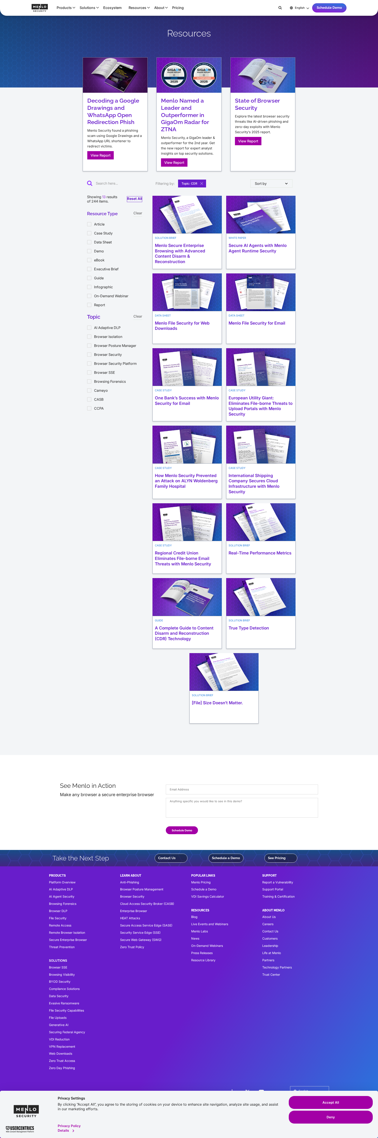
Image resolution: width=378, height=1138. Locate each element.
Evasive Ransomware (64, 1003)
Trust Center (271, 974)
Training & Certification (278, 896)
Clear (137, 213)
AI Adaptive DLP (61, 889)
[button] (64, 7)
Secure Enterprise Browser (68, 940)
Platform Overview (62, 882)
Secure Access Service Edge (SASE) (146, 925)
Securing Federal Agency (67, 1032)
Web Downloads (60, 1053)
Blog (194, 917)
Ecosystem (112, 7)
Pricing (178, 7)
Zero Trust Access (62, 1061)
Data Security (58, 996)
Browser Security (132, 896)
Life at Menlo (271, 953)
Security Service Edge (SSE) (140, 932)
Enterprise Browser (133, 911)
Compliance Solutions (64, 989)
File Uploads (57, 1017)
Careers (267, 924)
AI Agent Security (61, 896)
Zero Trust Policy (132, 947)
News (195, 938)
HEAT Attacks (130, 918)
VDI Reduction (59, 1039)
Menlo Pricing (201, 882)
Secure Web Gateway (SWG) (140, 940)
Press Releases (202, 953)
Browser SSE (58, 967)
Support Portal (272, 889)
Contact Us (166, 858)
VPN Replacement (62, 1046)
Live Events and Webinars (209, 924)
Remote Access (60, 925)
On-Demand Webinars (207, 945)
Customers (270, 938)
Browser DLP (58, 911)
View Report (100, 155)
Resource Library (203, 960)
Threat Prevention (62, 947)
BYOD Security (59, 981)
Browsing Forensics (62, 904)
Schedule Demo (329, 8)
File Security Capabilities (66, 1010)
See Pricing (277, 858)
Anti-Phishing (129, 882)
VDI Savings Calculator (207, 896)
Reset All (134, 198)
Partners (268, 960)
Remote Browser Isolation (67, 932)
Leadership (270, 945)
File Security (57, 918)
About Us (269, 917)
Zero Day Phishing (62, 1068)
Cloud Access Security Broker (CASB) (147, 904)
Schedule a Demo (226, 858)
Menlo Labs (199, 931)
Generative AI (58, 1025)
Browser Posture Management (141, 889)
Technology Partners (277, 967)
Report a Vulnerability (277, 882)
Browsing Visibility (62, 974)
